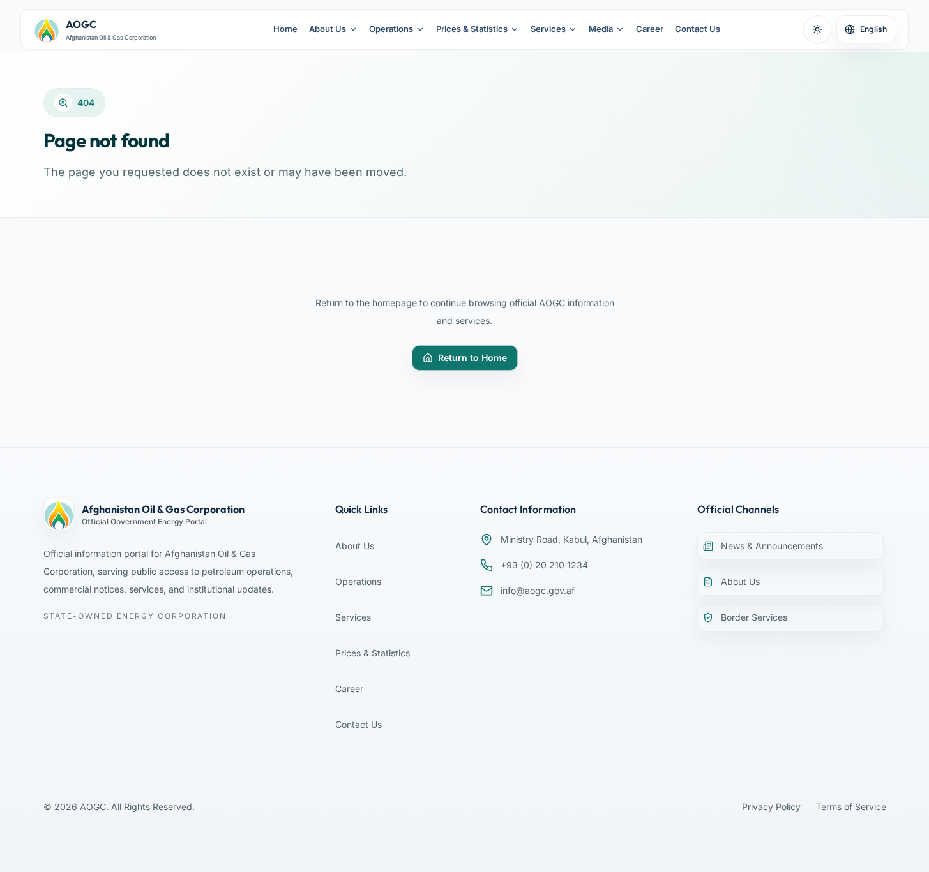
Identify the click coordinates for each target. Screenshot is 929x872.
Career (649, 29)
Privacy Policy (771, 806)
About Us (327, 29)
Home (285, 29)
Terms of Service (851, 806)
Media (601, 29)
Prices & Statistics (472, 29)
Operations (391, 29)
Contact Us (697, 29)
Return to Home (472, 357)
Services (548, 29)
